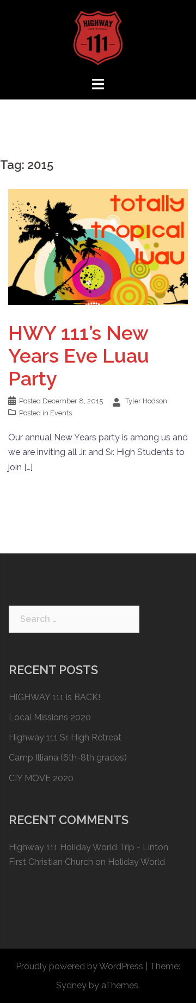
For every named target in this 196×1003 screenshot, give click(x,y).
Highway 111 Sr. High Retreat (65, 737)
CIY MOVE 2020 (41, 778)
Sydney (71, 985)
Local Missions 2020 (50, 717)
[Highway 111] (98, 37)
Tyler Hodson (146, 401)
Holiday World (136, 862)
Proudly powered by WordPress (79, 966)
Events (61, 413)
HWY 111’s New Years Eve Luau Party (78, 355)
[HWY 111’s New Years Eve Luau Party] (98, 246)
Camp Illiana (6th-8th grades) (68, 757)
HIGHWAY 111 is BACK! (54, 697)
